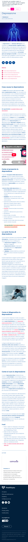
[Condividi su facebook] (10, 62)
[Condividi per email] (3, 62)
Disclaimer (4, 508)
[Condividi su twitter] (13, 62)
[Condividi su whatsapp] (6, 62)
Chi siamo (4, 492)
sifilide (5, 334)
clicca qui (12, 5)
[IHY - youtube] (9, 502)
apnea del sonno (16, 331)
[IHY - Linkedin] (6, 502)
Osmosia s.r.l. (5, 16)
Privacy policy (5, 510)
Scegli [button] (9, 9)
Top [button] (12, 9)
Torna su (6, 526)
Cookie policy (5, 512)
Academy (4, 496)
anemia (16, 329)
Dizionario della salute (7, 494)
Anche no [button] (17, 9)
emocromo (20, 321)
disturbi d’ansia (5, 137)
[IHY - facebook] (3, 502)
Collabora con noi (6, 499)
